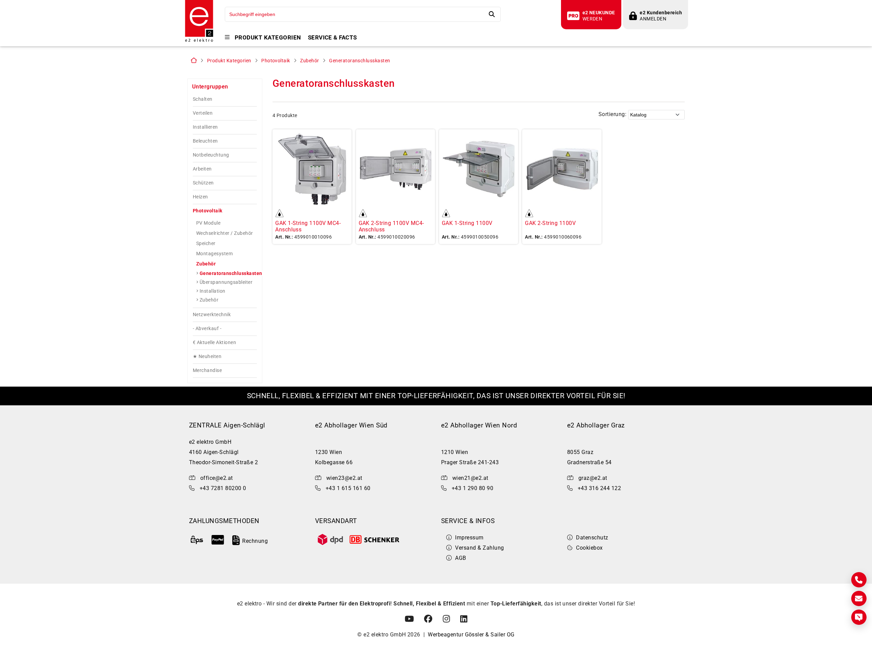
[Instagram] (446, 619)
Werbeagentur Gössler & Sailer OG (471, 634)
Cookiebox (589, 548)
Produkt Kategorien (268, 37)
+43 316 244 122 (599, 488)
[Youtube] (409, 619)
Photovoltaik (275, 61)
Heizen (200, 197)
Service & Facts (332, 37)
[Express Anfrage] (859, 617)
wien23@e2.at (344, 478)
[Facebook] (428, 619)
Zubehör (309, 61)
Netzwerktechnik (212, 315)
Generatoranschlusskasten (359, 61)
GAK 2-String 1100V (550, 223)
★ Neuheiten (207, 356)
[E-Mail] (859, 598)
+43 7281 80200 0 (223, 488)
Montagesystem (214, 253)
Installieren (205, 127)
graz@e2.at (592, 478)
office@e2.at (216, 478)
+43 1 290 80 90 (472, 488)
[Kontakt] (859, 579)
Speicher (206, 243)
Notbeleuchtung (211, 155)
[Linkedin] (463, 619)
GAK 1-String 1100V (467, 223)
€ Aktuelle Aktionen (214, 342)
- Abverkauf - (207, 328)
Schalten (203, 99)
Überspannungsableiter (226, 282)
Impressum (469, 537)
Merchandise (207, 370)
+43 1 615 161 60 (348, 488)
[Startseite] (199, 41)
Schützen (203, 183)
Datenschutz (592, 537)
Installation (212, 291)
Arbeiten (202, 169)
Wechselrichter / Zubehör (224, 233)
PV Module (208, 223)
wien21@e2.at (470, 478)
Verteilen (203, 113)
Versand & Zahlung (479, 548)
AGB (460, 558)
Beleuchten (205, 141)
